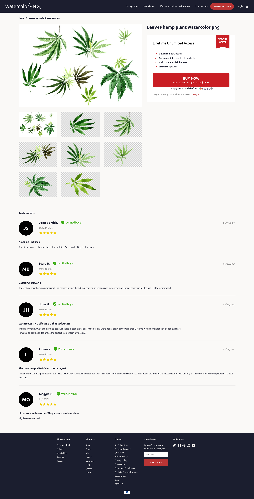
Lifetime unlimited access (174, 6)
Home (21, 18)
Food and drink (63, 445)
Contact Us (120, 464)
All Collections (121, 445)
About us (119, 483)
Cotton (89, 468)
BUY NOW (191, 80)
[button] (191, 88)
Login (240, 6)
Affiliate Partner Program (126, 472)
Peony (89, 449)
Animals (60, 449)
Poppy (89, 456)
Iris (87, 453)
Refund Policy (121, 456)
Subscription (120, 475)
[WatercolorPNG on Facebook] (179, 445)
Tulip (88, 464)
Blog (117, 479)
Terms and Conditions (125, 468)
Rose (88, 445)
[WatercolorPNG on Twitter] (174, 445)
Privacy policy (121, 460)
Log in (196, 94)
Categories (132, 6)
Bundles (60, 456)
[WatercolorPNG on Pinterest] (184, 445)
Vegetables (62, 453)
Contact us (201, 6)
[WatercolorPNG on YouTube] (193, 445)
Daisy (88, 472)
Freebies (148, 6)
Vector (60, 460)
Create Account (222, 6)
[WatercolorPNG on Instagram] (188, 445)
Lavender (90, 460)
